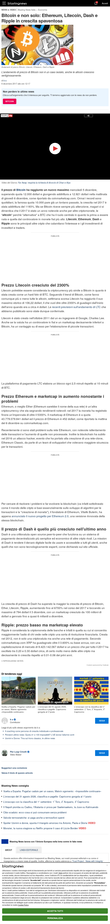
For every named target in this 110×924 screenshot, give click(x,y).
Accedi (105, 3)
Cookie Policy (23, 905)
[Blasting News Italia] (17, 3)
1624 (60, 873)
